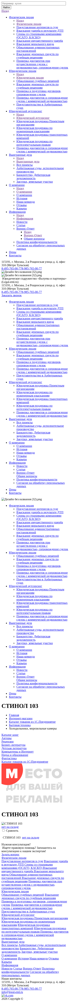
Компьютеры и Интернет (17, 751)
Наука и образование (14, 755)
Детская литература (14, 748)
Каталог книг (10, 734)
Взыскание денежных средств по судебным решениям (37, 56)
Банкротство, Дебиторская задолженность (33, 176)
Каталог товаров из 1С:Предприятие (24, 761)
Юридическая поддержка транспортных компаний (25, 926)
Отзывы (21, 205)
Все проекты (24, 164)
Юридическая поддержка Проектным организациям (34, 918)
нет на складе (10, 826)
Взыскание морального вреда (35, 44)
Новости (21, 221)
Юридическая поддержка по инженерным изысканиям (34, 129)
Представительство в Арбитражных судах (28, 911)
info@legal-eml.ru (12, 992)
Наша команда (25, 201)
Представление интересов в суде (37, 27)
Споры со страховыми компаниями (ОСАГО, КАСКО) (38, 35)
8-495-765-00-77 (11, 268)
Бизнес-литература (13, 744)
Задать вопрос (10, 854)
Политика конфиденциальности (36, 242)
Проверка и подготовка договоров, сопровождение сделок (38, 92)
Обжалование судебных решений (37, 81)
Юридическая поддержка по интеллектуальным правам (34, 143)
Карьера (21, 208)
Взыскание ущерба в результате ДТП (39, 30)
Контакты (15, 255)
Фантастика (9, 758)
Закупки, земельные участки (34, 181)
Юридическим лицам (22, 71)
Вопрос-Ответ (25, 228)
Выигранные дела (20, 154)
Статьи (20, 225)
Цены (12, 252)
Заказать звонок (11, 295)
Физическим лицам (21, 17)
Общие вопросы (34, 238)
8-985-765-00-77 (32, 268)
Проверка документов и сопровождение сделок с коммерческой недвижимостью (42, 99)
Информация (17, 211)
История (21, 198)
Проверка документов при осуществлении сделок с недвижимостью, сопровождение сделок (42, 64)
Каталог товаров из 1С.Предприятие (32, 721)
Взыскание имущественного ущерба (39, 40)
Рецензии (7, 741)
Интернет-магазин (20, 718)
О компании (17, 185)
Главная (14, 715)
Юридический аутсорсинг (25, 111)
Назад (5, 10)
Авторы (6, 738)
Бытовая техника (20, 725)
